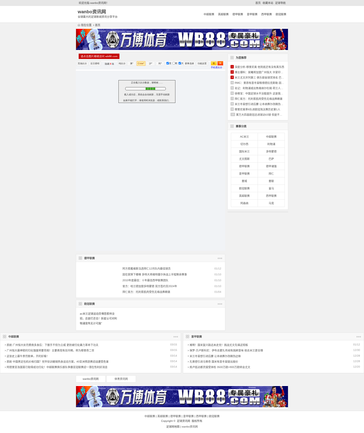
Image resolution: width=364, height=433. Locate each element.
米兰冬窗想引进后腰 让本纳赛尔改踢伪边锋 (260, 104)
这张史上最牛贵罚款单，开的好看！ (28, 356)
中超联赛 (209, 14)
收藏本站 (268, 2)
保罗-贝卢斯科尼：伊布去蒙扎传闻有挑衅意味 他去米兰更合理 (226, 350)
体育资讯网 (121, 378)
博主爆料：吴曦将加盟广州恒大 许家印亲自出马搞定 (266, 72)
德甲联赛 (237, 14)
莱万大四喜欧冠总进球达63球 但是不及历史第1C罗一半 (269, 114)
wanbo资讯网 (91, 378)
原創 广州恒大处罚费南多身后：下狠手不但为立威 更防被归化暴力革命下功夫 (52, 344)
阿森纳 (244, 203)
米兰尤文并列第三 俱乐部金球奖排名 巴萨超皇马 (263, 77)
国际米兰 (244, 151)
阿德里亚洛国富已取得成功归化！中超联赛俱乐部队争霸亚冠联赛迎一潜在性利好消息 (57, 367)
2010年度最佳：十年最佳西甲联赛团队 (145, 280)
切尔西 (244, 144)
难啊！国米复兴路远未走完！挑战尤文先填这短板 (219, 344)
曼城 (244, 180)
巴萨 (271, 158)
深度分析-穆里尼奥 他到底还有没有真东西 (259, 66)
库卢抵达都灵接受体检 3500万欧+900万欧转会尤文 (220, 367)
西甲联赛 (266, 14)
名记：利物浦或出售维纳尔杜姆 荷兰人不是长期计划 (266, 88)
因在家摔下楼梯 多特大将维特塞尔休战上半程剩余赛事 (154, 274)
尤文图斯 (244, 158)
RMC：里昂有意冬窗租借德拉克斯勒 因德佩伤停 (263, 82)
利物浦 (271, 144)
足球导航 (280, 2)
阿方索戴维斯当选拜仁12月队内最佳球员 (146, 268)
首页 (258, 2)
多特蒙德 (271, 151)
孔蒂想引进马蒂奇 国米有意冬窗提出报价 (214, 361)
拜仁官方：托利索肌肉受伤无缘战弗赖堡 (146, 291)
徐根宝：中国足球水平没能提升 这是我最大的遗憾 (264, 93)
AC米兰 (244, 136)
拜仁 (271, 173)
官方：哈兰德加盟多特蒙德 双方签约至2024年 (149, 286)
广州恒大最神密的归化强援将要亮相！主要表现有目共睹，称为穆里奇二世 (50, 350)
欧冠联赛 (281, 14)
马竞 (271, 203)
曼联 (271, 180)
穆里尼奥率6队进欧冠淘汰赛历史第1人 (257, 109)
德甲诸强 (271, 166)
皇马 (271, 188)
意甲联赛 (252, 14)
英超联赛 (223, 14)
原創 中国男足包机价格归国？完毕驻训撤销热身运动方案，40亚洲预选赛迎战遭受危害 (58, 361)
